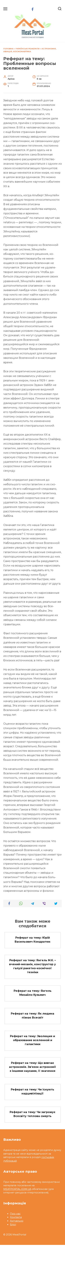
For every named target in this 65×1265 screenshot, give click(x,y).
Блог (13, 1224)
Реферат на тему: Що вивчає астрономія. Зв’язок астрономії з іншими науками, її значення (32, 1066)
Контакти (16, 1217)
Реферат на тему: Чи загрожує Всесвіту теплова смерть (32, 1114)
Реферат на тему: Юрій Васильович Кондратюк (32, 939)
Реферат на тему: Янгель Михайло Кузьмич (33, 992)
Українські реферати (28, 49)
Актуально (16, 1220)
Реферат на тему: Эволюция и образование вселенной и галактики (32, 1040)
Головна (8, 49)
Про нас (15, 1213)
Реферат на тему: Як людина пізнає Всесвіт (32, 1015)
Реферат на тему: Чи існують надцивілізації (32, 1091)
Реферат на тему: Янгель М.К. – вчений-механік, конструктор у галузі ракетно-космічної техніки (32, 966)
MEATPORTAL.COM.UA (17, 1189)
